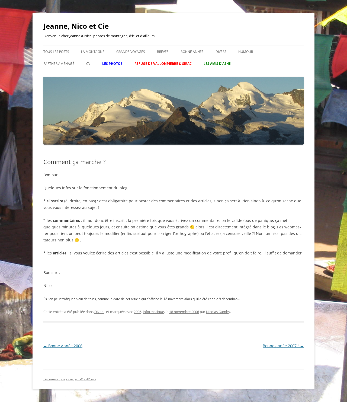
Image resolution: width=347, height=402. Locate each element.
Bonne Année (192, 51)
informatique (153, 311)
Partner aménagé (58, 63)
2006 (137, 311)
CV (88, 63)
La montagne (92, 51)
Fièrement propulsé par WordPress (69, 379)
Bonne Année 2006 (62, 345)
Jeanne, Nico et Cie (76, 26)
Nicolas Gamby (218, 311)
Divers (221, 51)
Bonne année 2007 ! (283, 345)
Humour (245, 51)
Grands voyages (130, 51)
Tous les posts (56, 51)
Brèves (163, 51)
